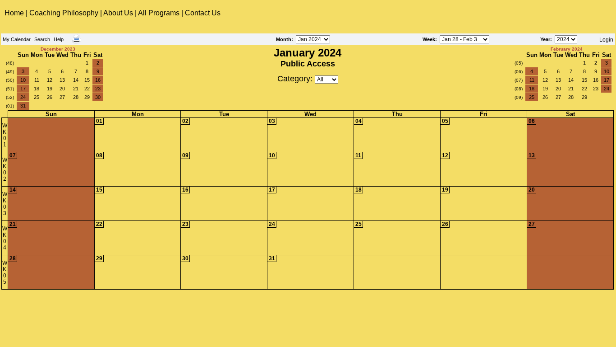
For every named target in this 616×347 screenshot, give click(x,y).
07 (12, 155)
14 (75, 80)
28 (75, 97)
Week (429, 39)
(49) (10, 71)
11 (36, 80)
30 (98, 97)
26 (49, 97)
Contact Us (203, 13)
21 (75, 88)
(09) (519, 97)
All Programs (158, 13)
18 (36, 88)
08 (99, 155)
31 (23, 105)
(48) (10, 63)
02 (185, 121)
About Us (118, 13)
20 (62, 88)
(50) (10, 80)
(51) (10, 88)
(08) (519, 88)
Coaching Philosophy (63, 13)
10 (23, 80)
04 (358, 121)
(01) (10, 105)
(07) (519, 80)
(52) (10, 97)
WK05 (4, 272)
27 (62, 97)
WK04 (4, 238)
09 (185, 155)
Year (545, 39)
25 (36, 97)
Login (606, 40)
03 (272, 121)
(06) (519, 71)
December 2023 (58, 49)
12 (49, 80)
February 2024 (567, 49)
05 (445, 121)
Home (15, 13)
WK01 (4, 135)
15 (87, 80)
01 (99, 121)
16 (98, 80)
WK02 (4, 169)
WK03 (4, 203)
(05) (519, 63)
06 (532, 121)
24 (23, 97)
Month (283, 39)
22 (87, 88)
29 (87, 97)
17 (23, 88)
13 (62, 80)
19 (49, 88)
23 (98, 88)
